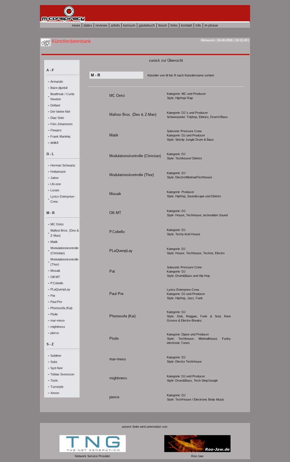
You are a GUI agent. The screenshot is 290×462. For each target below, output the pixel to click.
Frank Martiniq (60, 136)
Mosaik (55, 270)
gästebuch (147, 25)
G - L (50, 154)
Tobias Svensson (62, 374)
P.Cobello (56, 283)
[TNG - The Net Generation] (92, 451)
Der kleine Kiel (60, 111)
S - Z (50, 344)
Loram (54, 190)
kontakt (186, 25)
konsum (129, 25)
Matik (54, 241)
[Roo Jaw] (197, 451)
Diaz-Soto (57, 117)
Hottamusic (58, 171)
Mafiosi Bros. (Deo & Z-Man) (132, 114)
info (198, 25)
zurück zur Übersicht (166, 60)
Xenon (54, 393)
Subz (53, 361)
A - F (50, 70)
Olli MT (55, 277)
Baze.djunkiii (58, 87)
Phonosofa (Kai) (61, 308)
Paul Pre (56, 301)
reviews (101, 25)
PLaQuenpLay (60, 289)
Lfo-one (55, 184)
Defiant (55, 105)
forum (162, 25)
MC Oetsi (56, 224)
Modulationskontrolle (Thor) (131, 175)
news (76, 25)
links (174, 25)
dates (88, 25)
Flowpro (55, 130)
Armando (56, 81)
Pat (52, 295)
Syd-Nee (56, 368)
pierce (54, 333)
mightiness (57, 326)
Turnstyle (56, 386)
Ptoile (54, 314)
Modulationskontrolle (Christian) (135, 156)
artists (115, 25)
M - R (50, 213)
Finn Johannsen (61, 124)
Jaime (54, 177)
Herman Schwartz (62, 165)
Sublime (55, 355)
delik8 (54, 142)
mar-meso (57, 320)
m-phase (211, 25)
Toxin (54, 380)
